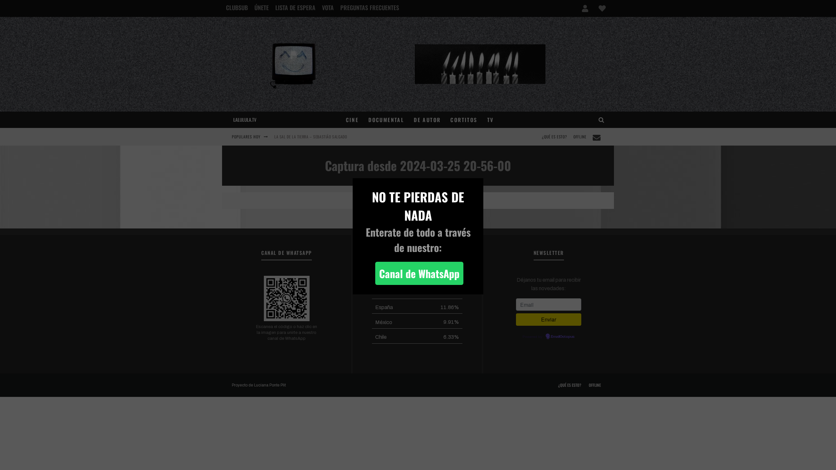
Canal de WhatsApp (419, 273)
